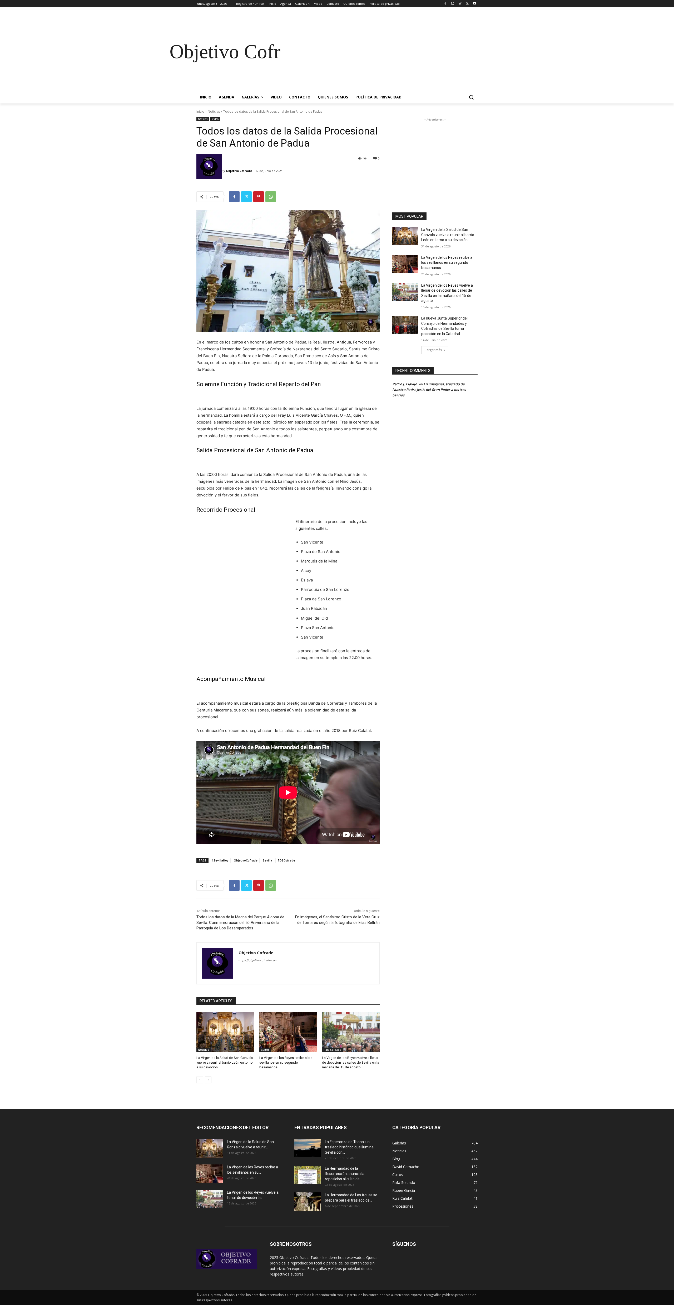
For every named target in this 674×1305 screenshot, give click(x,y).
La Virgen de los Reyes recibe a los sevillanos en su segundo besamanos (285, 1062)
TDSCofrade (286, 860)
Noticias (214, 111)
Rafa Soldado (332, 1050)
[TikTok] (460, 4)
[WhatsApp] (270, 196)
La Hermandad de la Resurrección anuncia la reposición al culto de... (344, 1173)
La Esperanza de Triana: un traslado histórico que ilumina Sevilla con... (349, 1147)
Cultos (265, 1050)
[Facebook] (445, 4)
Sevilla (267, 860)
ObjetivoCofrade (245, 860)
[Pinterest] (258, 196)
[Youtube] (475, 4)
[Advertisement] (379, 51)
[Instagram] (453, 4)
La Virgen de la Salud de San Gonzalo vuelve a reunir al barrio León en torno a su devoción (224, 1062)
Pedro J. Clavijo (404, 384)
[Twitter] (467, 4)
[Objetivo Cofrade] (209, 170)
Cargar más (433, 350)
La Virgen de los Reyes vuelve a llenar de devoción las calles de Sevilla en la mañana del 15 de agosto (350, 1062)
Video (215, 119)
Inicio (200, 111)
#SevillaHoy (220, 860)
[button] (471, 97)
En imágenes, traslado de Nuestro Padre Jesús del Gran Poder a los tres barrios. (429, 389)
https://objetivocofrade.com (258, 960)
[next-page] (208, 1080)
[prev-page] (199, 1080)
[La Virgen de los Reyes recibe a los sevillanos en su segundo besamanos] (288, 1032)
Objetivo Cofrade (239, 171)
